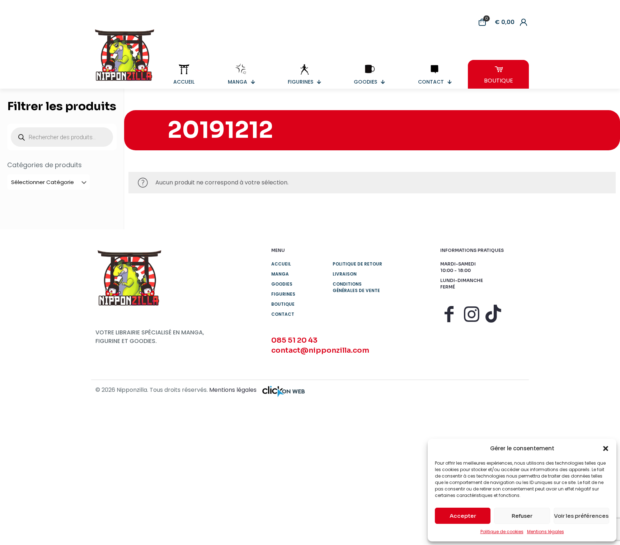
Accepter (463, 515)
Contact (282, 314)
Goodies (281, 284)
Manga (280, 274)
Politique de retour (357, 264)
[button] (605, 448)
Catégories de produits (44, 165)
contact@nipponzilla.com (320, 350)
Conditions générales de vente (356, 287)
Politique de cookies (501, 531)
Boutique (283, 304)
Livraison (345, 274)
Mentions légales (545, 531)
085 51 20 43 (294, 340)
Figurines (283, 294)
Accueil (281, 264)
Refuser (522, 515)
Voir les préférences (581, 515)
